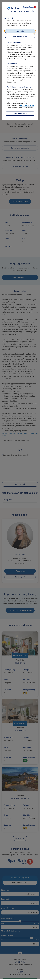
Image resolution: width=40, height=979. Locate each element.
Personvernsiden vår (27, 105)
